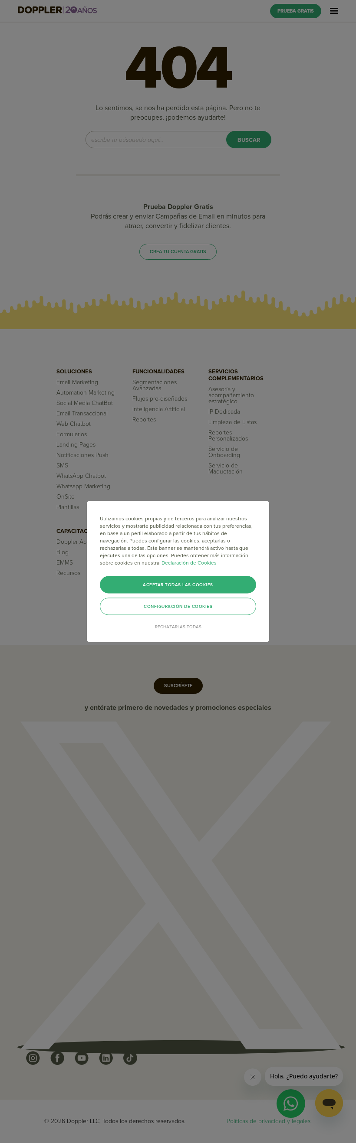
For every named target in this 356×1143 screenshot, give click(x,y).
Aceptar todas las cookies (178, 585)
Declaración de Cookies (189, 563)
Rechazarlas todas (178, 627)
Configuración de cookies (178, 606)
